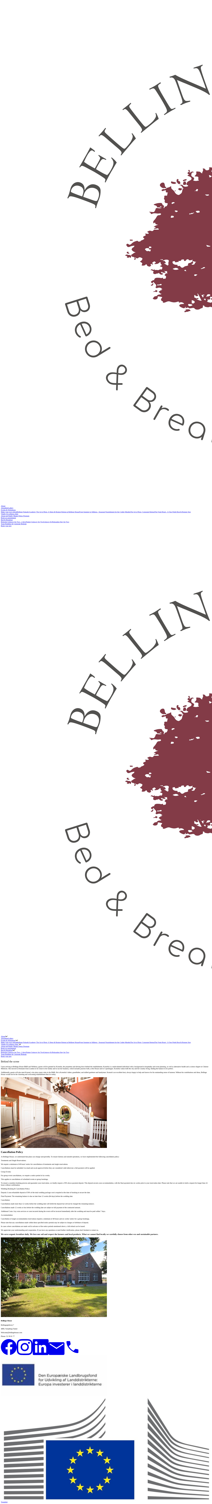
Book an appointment (8, 518)
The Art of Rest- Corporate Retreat (142, 512)
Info (6, 508)
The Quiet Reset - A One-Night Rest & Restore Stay (172, 512)
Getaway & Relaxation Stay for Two (56, 522)
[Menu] (3, 1033)
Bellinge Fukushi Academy (26, 512)
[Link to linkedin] (41, 1354)
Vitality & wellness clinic (9, 514)
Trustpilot (4, 1502)
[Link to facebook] (9, 1354)
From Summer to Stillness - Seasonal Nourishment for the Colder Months (104, 512)
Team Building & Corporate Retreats (13, 524)
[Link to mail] (56, 1354)
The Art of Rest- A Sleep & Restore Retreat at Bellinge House (57, 512)
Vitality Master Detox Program (18, 516)
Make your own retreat (9, 512)
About (3, 506)
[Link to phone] (72, 1354)
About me (4, 516)
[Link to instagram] (25, 1354)
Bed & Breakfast (7, 520)
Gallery (10, 508)
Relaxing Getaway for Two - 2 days (13, 522)
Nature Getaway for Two (35, 522)
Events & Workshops (8, 510)
